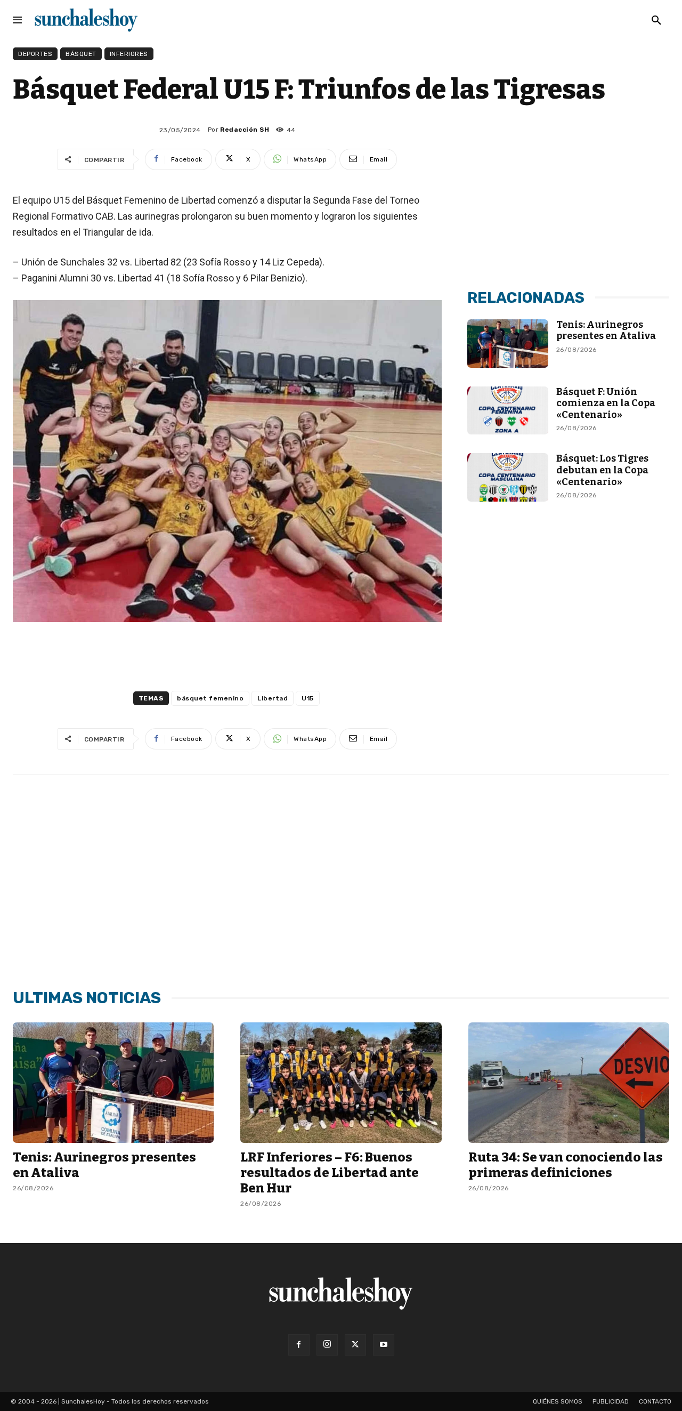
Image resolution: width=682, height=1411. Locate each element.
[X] (355, 1345)
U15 (308, 698)
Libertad (272, 698)
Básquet (81, 54)
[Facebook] (299, 1345)
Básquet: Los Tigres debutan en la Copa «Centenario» (602, 470)
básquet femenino (210, 698)
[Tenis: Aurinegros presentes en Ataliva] (507, 343)
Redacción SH (244, 129)
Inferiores (129, 54)
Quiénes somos (557, 1401)
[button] (656, 21)
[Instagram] (327, 1345)
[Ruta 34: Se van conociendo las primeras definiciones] (568, 1082)
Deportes (35, 54)
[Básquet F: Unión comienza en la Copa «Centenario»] (507, 410)
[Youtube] (383, 1345)
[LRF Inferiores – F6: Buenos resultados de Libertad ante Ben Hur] (340, 1082)
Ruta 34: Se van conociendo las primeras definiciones (565, 1165)
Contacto (655, 1401)
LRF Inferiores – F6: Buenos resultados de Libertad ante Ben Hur (329, 1173)
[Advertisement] (568, 198)
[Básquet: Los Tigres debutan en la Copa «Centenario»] (507, 477)
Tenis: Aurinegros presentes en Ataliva (606, 330)
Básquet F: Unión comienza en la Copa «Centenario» (605, 403)
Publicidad (610, 1401)
